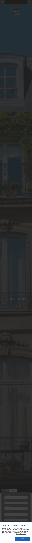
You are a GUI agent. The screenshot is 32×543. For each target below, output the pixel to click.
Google (18, 534)
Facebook (23, 534)
